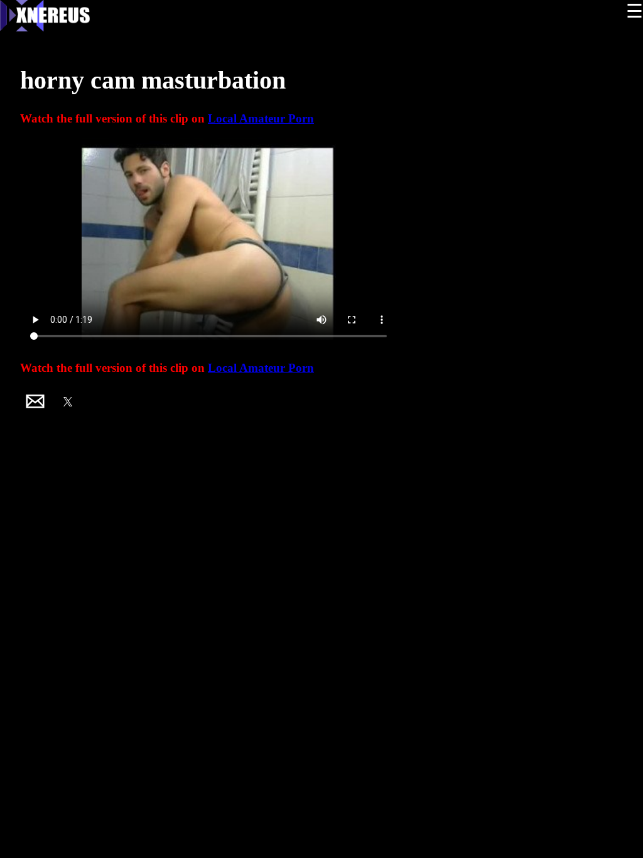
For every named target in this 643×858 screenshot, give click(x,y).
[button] (35, 401)
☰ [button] (634, 11)
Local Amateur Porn (261, 118)
